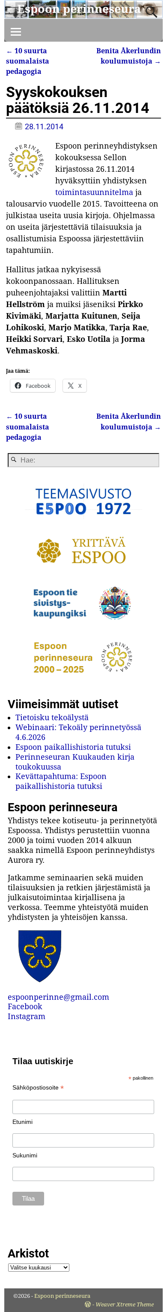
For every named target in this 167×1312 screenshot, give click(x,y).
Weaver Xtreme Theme (124, 1304)
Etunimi (22, 1121)
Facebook (25, 1006)
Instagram (26, 1016)
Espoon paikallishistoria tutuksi (73, 747)
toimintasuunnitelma (94, 192)
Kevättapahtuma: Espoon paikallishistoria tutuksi (61, 781)
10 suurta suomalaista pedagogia (27, 61)
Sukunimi (24, 1155)
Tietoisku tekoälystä (52, 717)
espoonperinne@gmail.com (58, 997)
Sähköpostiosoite (38, 1088)
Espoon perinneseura (79, 8)
